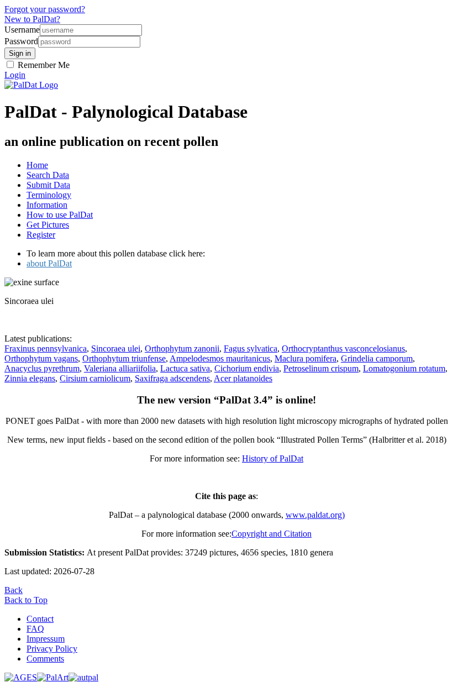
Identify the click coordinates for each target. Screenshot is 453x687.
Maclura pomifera (305, 358)
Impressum (46, 638)
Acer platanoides (243, 378)
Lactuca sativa (185, 368)
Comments (45, 658)
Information (47, 204)
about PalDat (49, 263)
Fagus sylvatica (250, 348)
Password (21, 41)
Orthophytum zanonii (182, 348)
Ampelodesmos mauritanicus (220, 358)
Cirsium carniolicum (95, 378)
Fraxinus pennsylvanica (45, 348)
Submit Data (48, 185)
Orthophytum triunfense (124, 358)
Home (37, 165)
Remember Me (42, 65)
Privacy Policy (52, 648)
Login (14, 75)
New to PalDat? (32, 19)
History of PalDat (272, 458)
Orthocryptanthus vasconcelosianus (343, 348)
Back (13, 590)
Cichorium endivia (246, 368)
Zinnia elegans (29, 378)
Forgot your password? (44, 9)
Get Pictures (48, 224)
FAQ (35, 628)
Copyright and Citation (271, 533)
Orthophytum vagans (41, 358)
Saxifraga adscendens (172, 378)
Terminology (49, 195)
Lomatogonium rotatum (404, 368)
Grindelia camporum (377, 358)
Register (41, 234)
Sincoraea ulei (115, 348)
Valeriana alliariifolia (120, 368)
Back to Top (26, 600)
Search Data (48, 175)
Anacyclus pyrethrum (42, 368)
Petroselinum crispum (321, 368)
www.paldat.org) (315, 515)
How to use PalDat (60, 214)
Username (22, 29)
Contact (40, 618)
